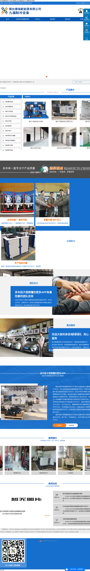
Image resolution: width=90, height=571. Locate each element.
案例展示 (52, 19)
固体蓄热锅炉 (57, 532)
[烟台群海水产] (33, 458)
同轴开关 (62, 532)
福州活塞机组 (9, 106)
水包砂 (66, 532)
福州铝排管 (8, 126)
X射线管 (77, 532)
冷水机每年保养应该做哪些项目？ (76, 506)
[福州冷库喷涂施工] (36, 137)
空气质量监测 (7, 532)
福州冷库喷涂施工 (36, 148)
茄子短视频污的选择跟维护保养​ (72, 493)
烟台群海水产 (33, 473)
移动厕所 (21, 532)
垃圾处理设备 (71, 532)
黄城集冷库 (6, 473)
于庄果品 (59, 473)
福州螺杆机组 (9, 101)
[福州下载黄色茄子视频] (36, 110)
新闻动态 (67, 19)
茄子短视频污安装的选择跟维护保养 (12, 511)
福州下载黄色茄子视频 (36, 121)
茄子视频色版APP (27, 82)
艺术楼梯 (38, 532)
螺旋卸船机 (17, 529)
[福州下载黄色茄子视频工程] (64, 110)
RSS (87, 3)
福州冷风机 (8, 121)
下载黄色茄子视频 (17, 82)
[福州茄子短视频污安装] (64, 137)
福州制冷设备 (9, 145)
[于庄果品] (59, 458)
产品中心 (37, 19)
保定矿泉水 (12, 529)
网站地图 (83, 3)
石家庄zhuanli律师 (55, 529)
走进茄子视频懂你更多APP (22, 19)
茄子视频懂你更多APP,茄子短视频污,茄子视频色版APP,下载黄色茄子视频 (17, 0)
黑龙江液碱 (48, 529)
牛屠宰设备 (26, 532)
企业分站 (78, 3)
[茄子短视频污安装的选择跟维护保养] (25, 499)
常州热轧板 (31, 529)
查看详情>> (48, 515)
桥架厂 (44, 529)
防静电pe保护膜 (77, 529)
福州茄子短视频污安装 (64, 148)
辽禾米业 (2, 532)
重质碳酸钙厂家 (38, 529)
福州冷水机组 (9, 111)
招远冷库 (86, 473)
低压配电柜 (84, 529)
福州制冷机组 (9, 150)
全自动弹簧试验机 (24, 529)
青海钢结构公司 (64, 529)
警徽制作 (17, 532)
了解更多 (59, 425)
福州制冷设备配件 (10, 140)
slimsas (13, 532)
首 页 (7, 19)
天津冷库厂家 (32, 532)
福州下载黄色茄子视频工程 (64, 121)
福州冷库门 (8, 130)
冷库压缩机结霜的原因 (70, 519)
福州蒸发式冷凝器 (10, 135)
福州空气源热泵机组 (10, 116)
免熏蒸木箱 (43, 532)
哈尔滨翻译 (70, 529)
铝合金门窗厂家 (49, 532)
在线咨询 (71, 425)
